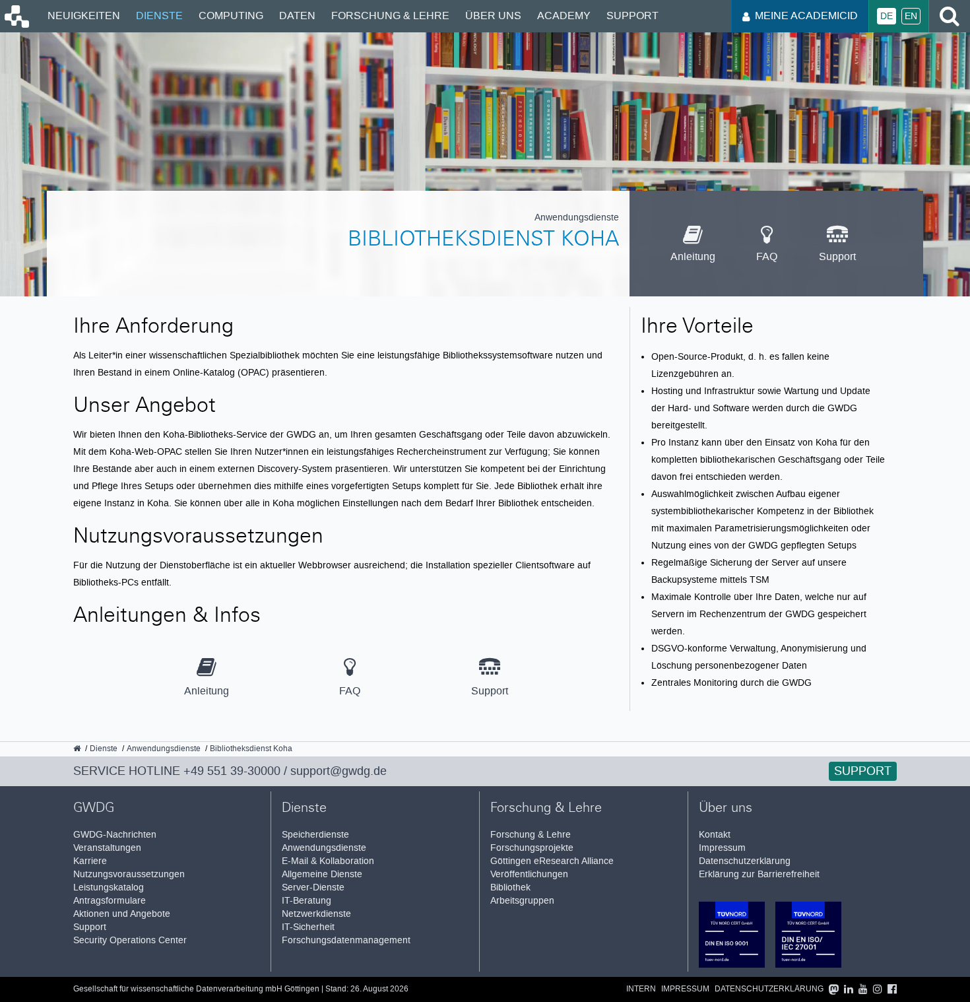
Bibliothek (510, 887)
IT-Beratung (306, 901)
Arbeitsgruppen (522, 901)
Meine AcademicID (806, 15)
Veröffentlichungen (529, 874)
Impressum (722, 848)
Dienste (159, 15)
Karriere (90, 861)
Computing (231, 15)
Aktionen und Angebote (121, 914)
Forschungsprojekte (531, 848)
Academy (564, 15)
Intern (641, 989)
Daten (297, 15)
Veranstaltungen (107, 848)
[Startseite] (16, 24)
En (911, 16)
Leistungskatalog (108, 887)
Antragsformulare (109, 901)
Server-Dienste (313, 887)
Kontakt (714, 835)
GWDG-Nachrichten (114, 835)
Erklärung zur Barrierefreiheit (759, 874)
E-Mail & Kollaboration (328, 861)
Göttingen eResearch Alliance (552, 861)
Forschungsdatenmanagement (346, 940)
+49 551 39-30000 (231, 771)
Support (632, 15)
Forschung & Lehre (390, 15)
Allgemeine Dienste (322, 874)
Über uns (493, 15)
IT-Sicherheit (308, 927)
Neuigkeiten (84, 15)
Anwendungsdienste (324, 848)
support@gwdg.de (338, 771)
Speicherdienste (315, 835)
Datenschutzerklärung (745, 861)
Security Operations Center (130, 940)
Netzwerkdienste (316, 914)
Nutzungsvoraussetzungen (129, 874)
